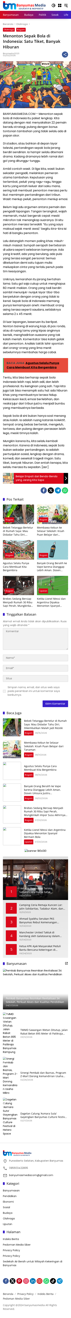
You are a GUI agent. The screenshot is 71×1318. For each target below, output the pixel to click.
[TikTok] (53, 1281)
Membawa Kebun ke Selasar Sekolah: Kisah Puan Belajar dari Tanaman (50, 531)
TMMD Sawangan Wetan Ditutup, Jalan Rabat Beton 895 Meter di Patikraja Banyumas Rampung (44, 1031)
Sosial (6, 1207)
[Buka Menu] (60, 5)
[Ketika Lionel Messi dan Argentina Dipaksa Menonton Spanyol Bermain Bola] (52, 585)
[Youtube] (39, 1281)
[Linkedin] (33, 1281)
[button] (53, 5)
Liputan (43, 590)
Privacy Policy (11, 1250)
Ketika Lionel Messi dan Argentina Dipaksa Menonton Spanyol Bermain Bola (51, 602)
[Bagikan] (65, 54)
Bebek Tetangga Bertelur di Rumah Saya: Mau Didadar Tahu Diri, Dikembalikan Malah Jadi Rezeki (18, 531)
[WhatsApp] (65, 490)
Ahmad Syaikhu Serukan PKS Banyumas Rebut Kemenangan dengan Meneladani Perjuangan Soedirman (39, 920)
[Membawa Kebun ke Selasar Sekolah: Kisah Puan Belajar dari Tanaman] (52, 514)
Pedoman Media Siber (17, 1244)
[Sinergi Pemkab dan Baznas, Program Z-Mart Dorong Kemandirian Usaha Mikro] (10, 1076)
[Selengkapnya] (66, 963)
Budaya (7, 1213)
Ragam (21, 29)
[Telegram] (58, 490)
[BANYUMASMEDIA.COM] (24, 5)
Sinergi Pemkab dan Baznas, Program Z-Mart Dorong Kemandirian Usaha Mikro (43, 1074)
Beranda (8, 1294)
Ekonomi (8, 1202)
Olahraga (9, 29)
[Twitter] (51, 490)
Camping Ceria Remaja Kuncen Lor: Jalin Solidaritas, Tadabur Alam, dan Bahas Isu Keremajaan (41, 906)
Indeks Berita (11, 1239)
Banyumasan (11, 1190)
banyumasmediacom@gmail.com (31, 1175)
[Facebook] (44, 490)
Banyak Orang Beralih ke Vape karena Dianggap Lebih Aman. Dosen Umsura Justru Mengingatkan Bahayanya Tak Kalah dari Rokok (52, 566)
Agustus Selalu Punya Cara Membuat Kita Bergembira (16, 566)
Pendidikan (10, 1196)
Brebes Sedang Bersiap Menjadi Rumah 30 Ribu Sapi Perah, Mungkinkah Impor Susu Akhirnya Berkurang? (18, 602)
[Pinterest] (19, 1281)
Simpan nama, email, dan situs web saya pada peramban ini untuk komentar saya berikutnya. (34, 691)
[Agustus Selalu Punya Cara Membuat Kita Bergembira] (18, 549)
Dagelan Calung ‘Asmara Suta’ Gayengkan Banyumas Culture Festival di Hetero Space (43, 1115)
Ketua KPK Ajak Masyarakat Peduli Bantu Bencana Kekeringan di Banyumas (40, 947)
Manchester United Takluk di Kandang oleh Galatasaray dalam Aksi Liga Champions (39, 934)
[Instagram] (26, 1281)
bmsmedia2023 (11, 53)
